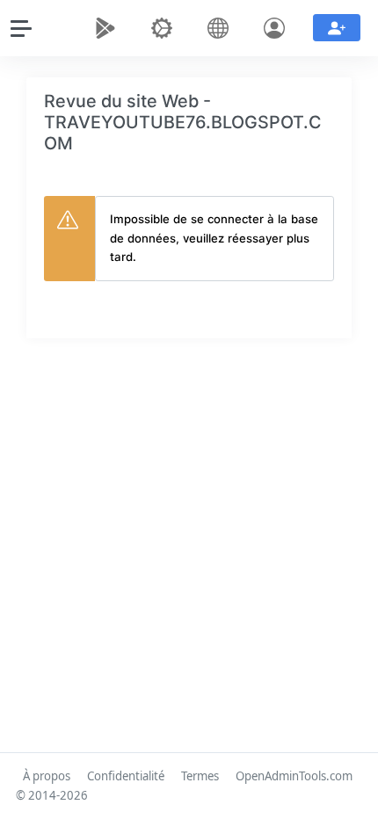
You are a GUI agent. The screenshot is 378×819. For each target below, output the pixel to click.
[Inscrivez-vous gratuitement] (336, 27)
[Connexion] (278, 28)
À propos (46, 776)
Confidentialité (125, 776)
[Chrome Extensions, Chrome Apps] (109, 28)
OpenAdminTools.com (294, 776)
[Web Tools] (165, 28)
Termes (200, 776)
